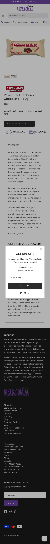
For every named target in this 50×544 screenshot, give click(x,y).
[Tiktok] (29, 293)
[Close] (41, 249)
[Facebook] (21, 293)
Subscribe (25, 286)
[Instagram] (25, 293)
